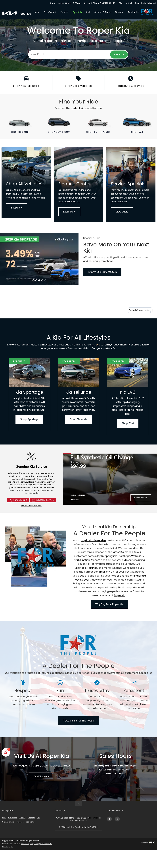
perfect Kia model (82, 108)
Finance (119, 12)
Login (11, 847)
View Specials (20, 500)
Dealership (133, 12)
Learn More (69, 211)
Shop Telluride (78, 419)
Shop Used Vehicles (78, 86)
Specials (77, 12)
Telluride (92, 568)
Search (119, 54)
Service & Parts (102, 12)
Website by (144, 842)
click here (93, 817)
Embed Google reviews (140, 310)
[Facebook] (109, 819)
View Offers (122, 211)
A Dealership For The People (78, 720)
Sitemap (5, 847)
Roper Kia (119, 595)
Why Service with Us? (31, 506)
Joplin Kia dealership (93, 540)
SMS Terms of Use (46, 844)
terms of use (25, 844)
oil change (123, 575)
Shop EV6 (127, 423)
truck (102, 571)
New (37, 12)
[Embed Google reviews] (151, 312)
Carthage (124, 556)
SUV (111, 571)
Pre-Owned (50, 12)
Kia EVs (96, 344)
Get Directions (41, 776)
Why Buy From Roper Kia (109, 604)
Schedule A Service (131, 86)
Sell (88, 12)
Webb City (137, 556)
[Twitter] (117, 819)
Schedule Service (45, 500)
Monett (95, 560)
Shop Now (16, 207)
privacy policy (34, 844)
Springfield (111, 556)
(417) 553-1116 (108, 3)
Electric (64, 12)
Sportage (80, 568)
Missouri (128, 560)
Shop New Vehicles (26, 86)
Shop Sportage (29, 419)
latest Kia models (123, 552)
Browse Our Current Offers (102, 272)
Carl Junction (82, 560)
